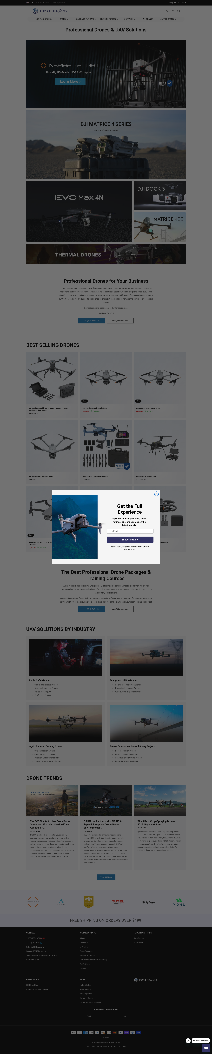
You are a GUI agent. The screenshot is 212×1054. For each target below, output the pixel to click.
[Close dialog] (156, 494)
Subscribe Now (130, 539)
